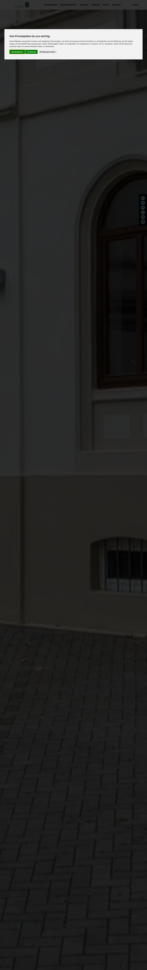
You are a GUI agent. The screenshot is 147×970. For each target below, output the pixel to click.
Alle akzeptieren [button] (17, 52)
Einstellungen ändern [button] (48, 52)
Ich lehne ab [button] (31, 52)
